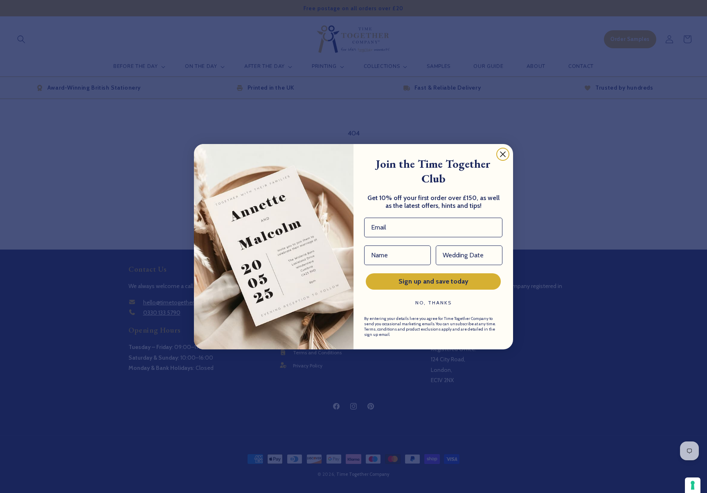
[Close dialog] (503, 154)
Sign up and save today (433, 281)
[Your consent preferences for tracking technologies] (692, 485)
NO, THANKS (433, 302)
